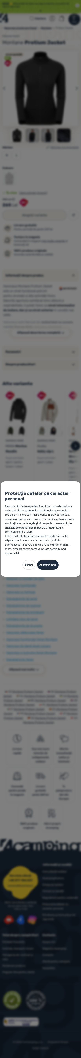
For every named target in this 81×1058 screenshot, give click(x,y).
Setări (29, 564)
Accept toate (47, 564)
